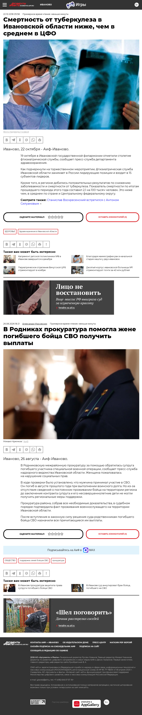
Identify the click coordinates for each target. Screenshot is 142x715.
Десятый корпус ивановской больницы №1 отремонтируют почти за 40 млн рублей (109, 268)
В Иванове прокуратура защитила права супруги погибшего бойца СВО (40, 586)
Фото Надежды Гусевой (16, 131)
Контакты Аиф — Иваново (44, 642)
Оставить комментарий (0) (112, 217)
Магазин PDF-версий (121, 642)
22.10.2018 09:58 (11, 14)
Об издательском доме (75, 642)
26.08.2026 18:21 (11, 323)
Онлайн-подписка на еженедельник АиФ (52, 646)
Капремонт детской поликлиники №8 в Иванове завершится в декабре (39, 257)
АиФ (26, 441)
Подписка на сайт (89, 646)
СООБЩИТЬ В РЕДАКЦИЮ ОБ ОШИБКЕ (49, 651)
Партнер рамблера (60, 702)
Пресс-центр (99, 642)
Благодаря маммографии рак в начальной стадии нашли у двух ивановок (109, 257)
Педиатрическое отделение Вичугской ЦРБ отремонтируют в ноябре (42, 268)
